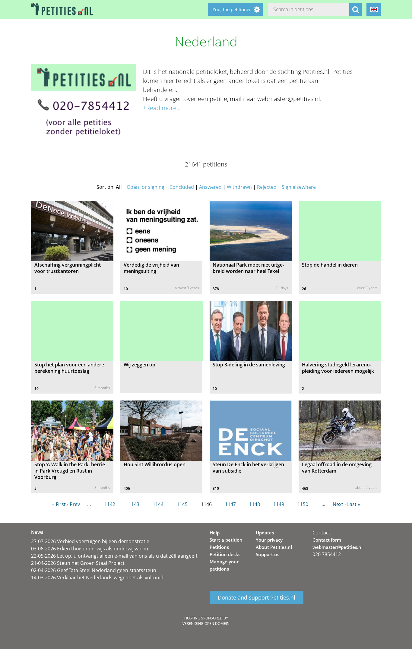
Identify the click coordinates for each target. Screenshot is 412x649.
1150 (302, 504)
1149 (278, 504)
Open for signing (145, 187)
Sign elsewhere (299, 187)
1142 (109, 504)
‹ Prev (73, 504)
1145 (182, 504)
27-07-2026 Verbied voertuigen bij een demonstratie (90, 541)
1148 (254, 504)
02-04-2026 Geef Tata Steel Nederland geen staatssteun (93, 570)
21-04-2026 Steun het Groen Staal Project (78, 563)
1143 (133, 504)
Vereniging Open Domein (206, 623)
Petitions (219, 547)
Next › (339, 504)
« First (59, 504)
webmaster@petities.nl (337, 547)
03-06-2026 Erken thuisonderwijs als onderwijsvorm (89, 548)
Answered (210, 187)
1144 (158, 504)
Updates (265, 533)
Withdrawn (239, 187)
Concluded (182, 187)
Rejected (267, 187)
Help (215, 533)
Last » (353, 504)
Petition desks (225, 554)
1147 (230, 504)
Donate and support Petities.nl (256, 597)
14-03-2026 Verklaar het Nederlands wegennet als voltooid (97, 577)
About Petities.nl (274, 547)
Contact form (326, 540)
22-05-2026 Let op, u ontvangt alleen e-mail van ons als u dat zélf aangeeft (114, 555)
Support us (267, 554)
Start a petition (226, 540)
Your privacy (269, 540)
